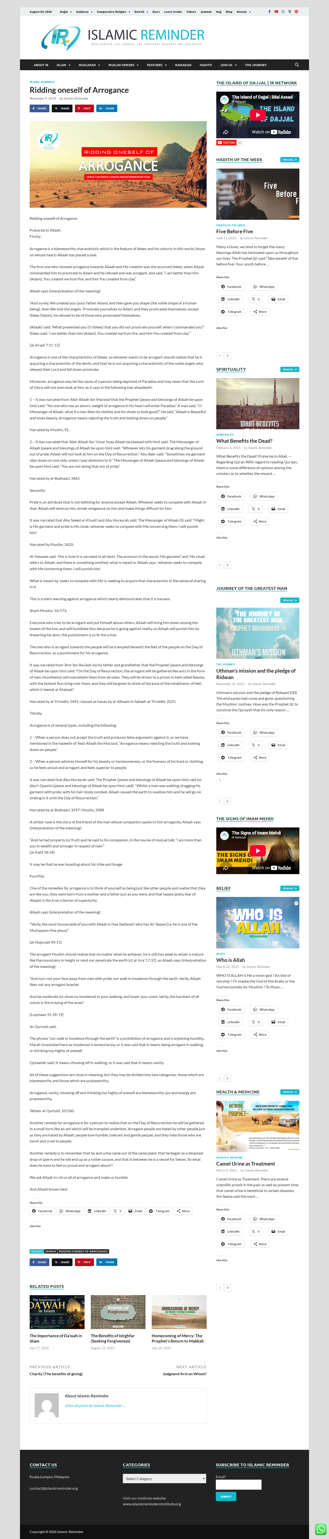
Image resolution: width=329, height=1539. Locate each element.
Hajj (218, 11)
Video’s (191, 11)
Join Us (226, 65)
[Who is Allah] (257, 922)
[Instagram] (283, 11)
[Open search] (297, 64)
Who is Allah (230, 960)
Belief (220, 954)
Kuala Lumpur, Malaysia (49, 1476)
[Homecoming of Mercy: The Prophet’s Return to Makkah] (179, 1313)
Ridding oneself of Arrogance (83, 1251)
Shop (229, 11)
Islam (61, 65)
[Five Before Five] (257, 194)
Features (155, 65)
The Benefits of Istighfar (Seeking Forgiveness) (113, 1338)
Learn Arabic (173, 11)
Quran (50, 1251)
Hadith (206, 65)
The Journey (256, 65)
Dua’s (156, 11)
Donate (242, 11)
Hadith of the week (230, 225)
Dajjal (64, 11)
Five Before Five (234, 231)
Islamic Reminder (42, 82)
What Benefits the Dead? (244, 441)
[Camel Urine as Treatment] (257, 1126)
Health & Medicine (229, 1157)
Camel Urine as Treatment (245, 1164)
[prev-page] (219, 355)
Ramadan (183, 65)
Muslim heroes (121, 65)
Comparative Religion (111, 11)
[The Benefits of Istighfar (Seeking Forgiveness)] (118, 1313)
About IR (41, 65)
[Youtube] (276, 11)
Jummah (206, 11)
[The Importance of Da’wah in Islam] (57, 1313)
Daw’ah (139, 11)
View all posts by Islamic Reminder (95, 1405)
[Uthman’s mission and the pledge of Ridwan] (257, 633)
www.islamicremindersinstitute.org (152, 1503)
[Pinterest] (296, 11)
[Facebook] (269, 11)
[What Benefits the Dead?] (257, 403)
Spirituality (225, 434)
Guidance (82, 11)
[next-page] (227, 355)
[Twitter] (290, 11)
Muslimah (87, 65)
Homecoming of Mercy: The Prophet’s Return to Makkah (178, 1338)
